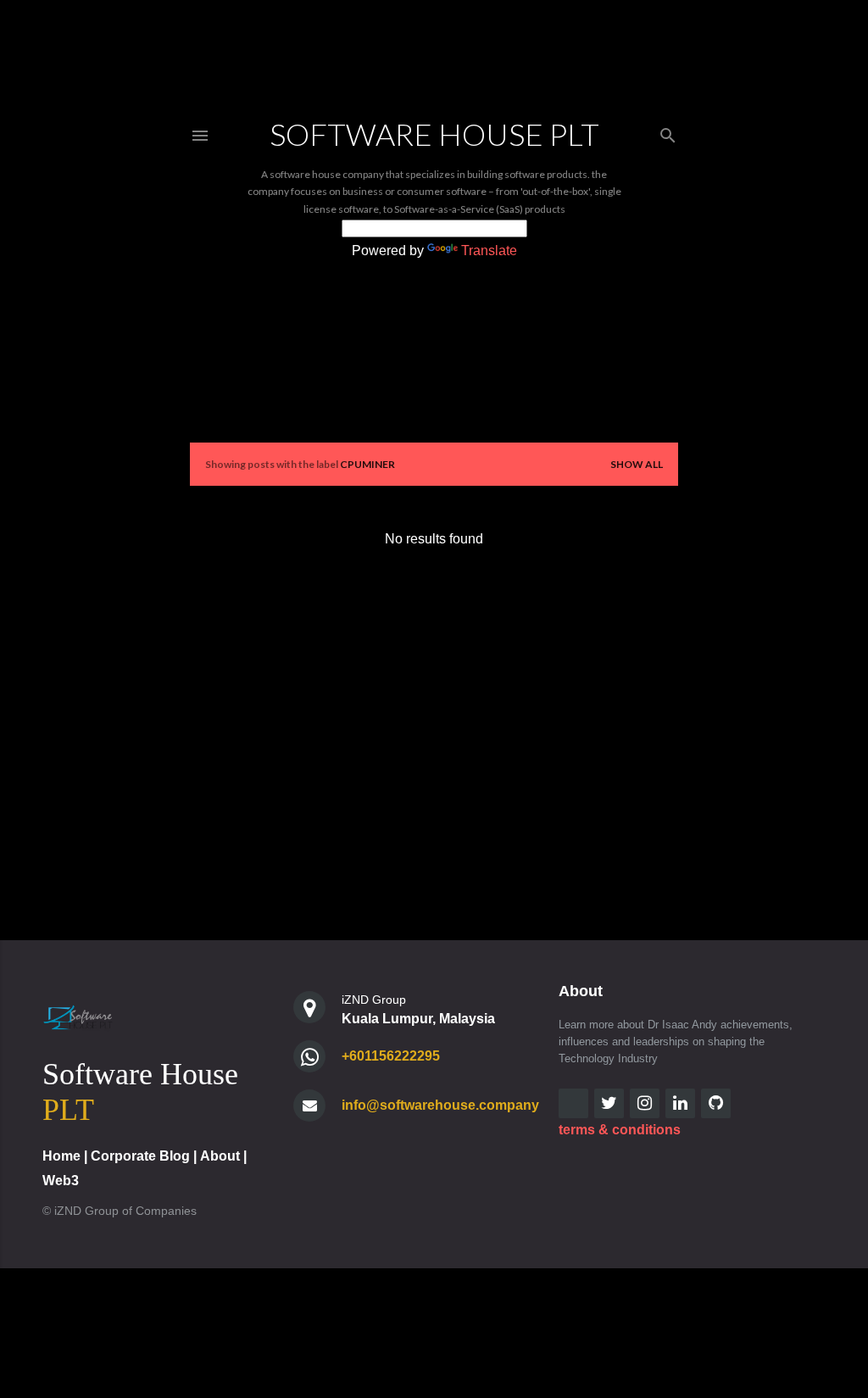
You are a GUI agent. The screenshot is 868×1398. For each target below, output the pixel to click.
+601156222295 (391, 1056)
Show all (636, 464)
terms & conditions (620, 1129)
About (220, 1156)
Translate (489, 250)
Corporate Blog (140, 1156)
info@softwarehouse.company (440, 1105)
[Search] (668, 131)
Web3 (60, 1180)
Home (61, 1156)
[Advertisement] (434, 711)
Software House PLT (434, 134)
